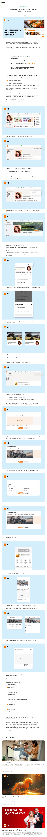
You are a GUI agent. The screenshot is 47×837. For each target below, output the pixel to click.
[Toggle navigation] (44, 2)
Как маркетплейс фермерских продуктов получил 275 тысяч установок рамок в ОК (21, 796)
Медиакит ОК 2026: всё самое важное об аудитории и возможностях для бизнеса (20, 762)
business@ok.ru (31, 63)
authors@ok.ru (21, 62)
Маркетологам (6, 771)
